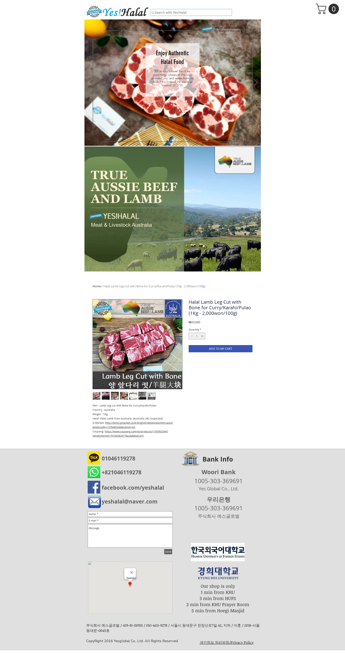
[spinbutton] (197, 336)
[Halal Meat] (173, 140)
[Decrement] (191, 336)
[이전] (89, 82)
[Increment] (202, 336)
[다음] (255, 82)
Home (97, 286)
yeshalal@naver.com (129, 501)
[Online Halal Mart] (169, 140)
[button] (328, 9)
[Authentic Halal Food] (177, 140)
